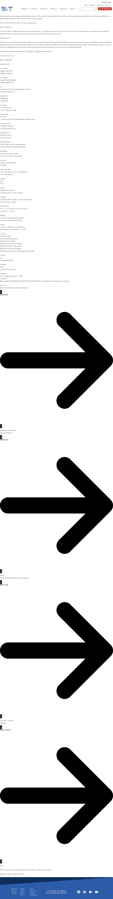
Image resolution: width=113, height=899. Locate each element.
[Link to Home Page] (7, 9)
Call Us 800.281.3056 (105, 9)
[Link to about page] (78, 892)
